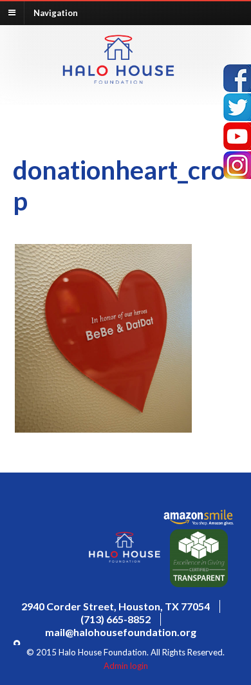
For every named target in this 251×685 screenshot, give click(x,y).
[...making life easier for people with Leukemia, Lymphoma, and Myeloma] (118, 80)
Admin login (126, 666)
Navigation (55, 12)
